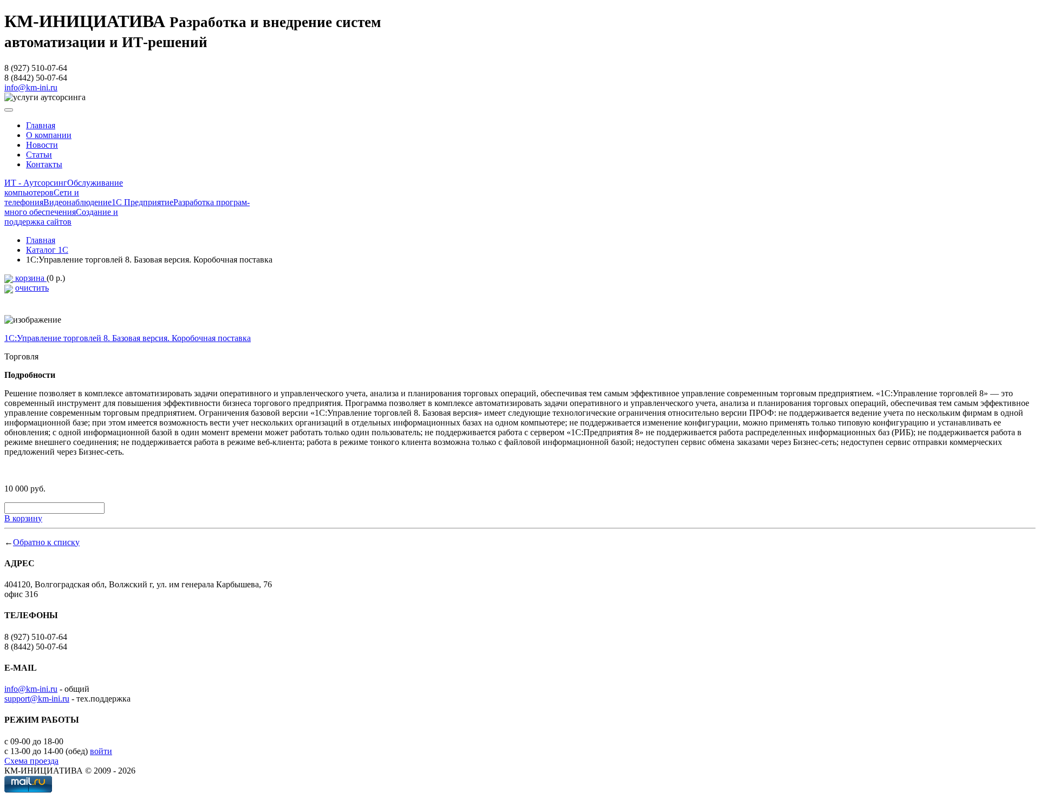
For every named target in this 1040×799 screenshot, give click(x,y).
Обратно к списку (46, 542)
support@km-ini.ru (36, 698)
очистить (32, 287)
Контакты (44, 164)
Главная (40, 125)
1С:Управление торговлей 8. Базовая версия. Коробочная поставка (127, 338)
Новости (42, 144)
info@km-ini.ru (30, 87)
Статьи (39, 154)
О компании (49, 135)
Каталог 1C (47, 249)
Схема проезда (31, 760)
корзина (30, 278)
